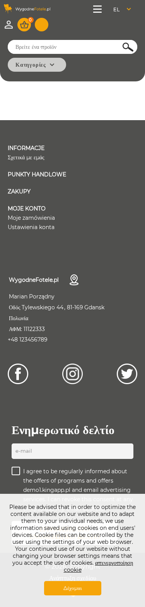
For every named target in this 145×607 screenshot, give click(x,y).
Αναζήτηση (123, 47)
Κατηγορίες (30, 64)
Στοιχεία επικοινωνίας (74, 279)
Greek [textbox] (121, 9)
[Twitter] (127, 374)
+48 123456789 (28, 339)
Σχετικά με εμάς (26, 157)
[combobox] (124, 9)
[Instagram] (72, 374)
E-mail (23, 451)
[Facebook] (18, 374)
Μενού (98, 9)
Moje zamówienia (31, 217)
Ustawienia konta (31, 227)
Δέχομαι (72, 588)
